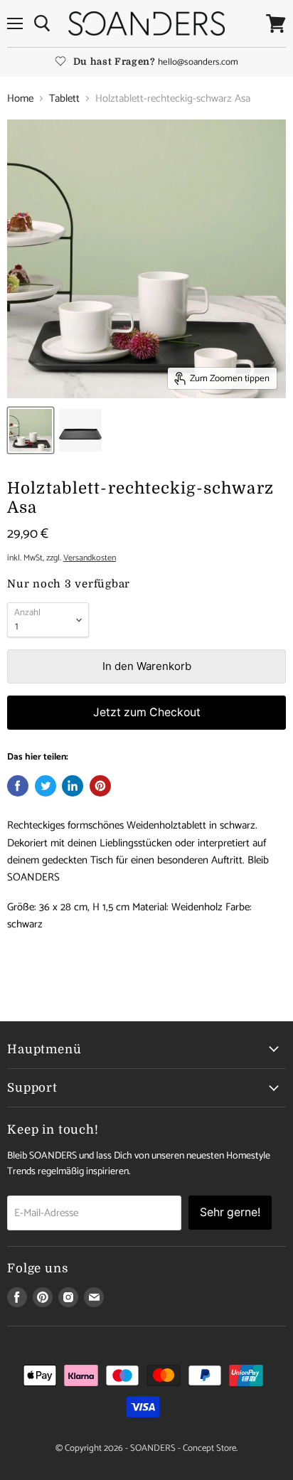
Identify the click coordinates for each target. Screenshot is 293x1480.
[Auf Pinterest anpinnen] (100, 786)
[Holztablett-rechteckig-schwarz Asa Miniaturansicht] (30, 430)
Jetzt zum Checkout (147, 712)
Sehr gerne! (230, 1212)
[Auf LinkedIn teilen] (72, 786)
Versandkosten (89, 558)
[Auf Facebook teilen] (17, 786)
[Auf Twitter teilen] (45, 786)
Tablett (64, 98)
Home (20, 98)
